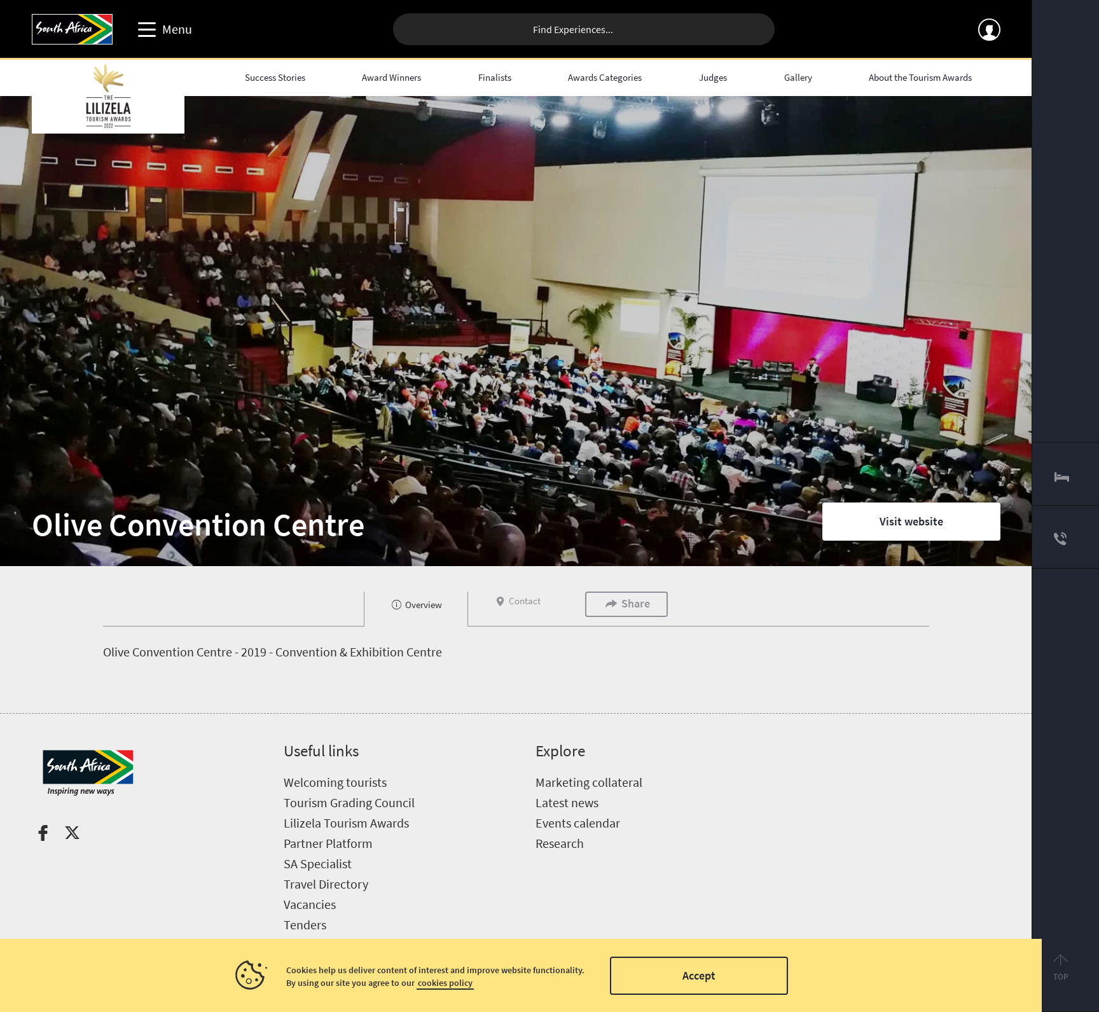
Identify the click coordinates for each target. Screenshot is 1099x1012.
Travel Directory (326, 884)
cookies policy (445, 982)
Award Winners (391, 77)
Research (560, 843)
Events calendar (578, 823)
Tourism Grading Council (349, 802)
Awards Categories (605, 77)
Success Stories (275, 77)
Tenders (305, 924)
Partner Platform (328, 843)
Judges (713, 77)
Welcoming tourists (335, 782)
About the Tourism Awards (920, 77)
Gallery (798, 77)
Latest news (567, 802)
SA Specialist (318, 863)
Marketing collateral (589, 782)
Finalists (494, 77)
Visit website (911, 521)
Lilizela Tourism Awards (346, 823)
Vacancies (310, 904)
